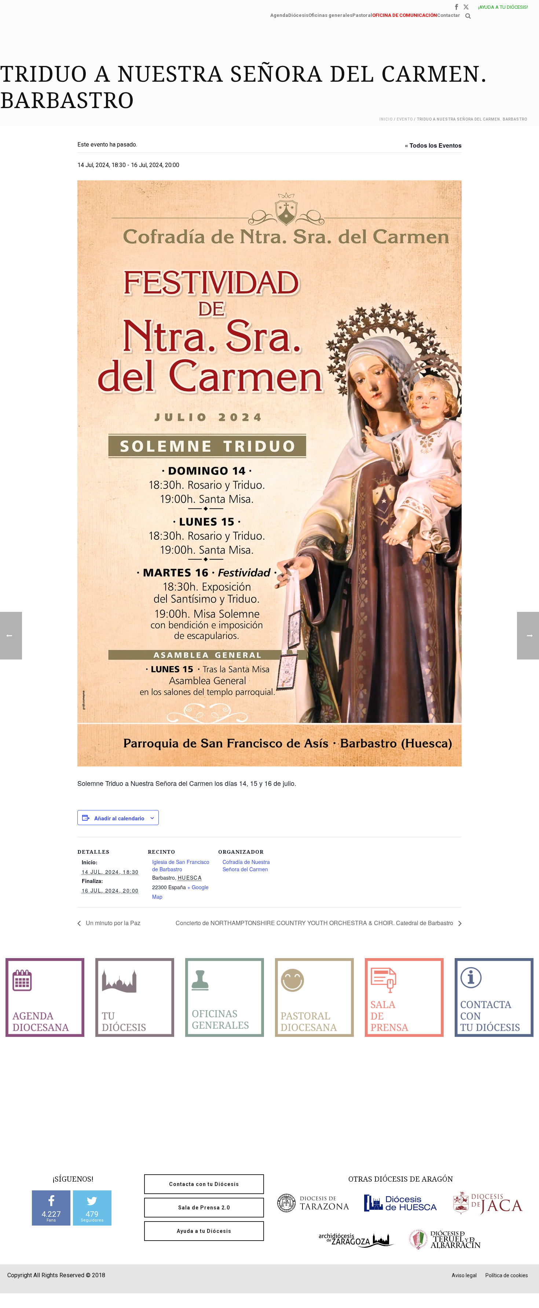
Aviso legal (464, 1275)
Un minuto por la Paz (112, 923)
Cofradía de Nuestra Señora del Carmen (246, 865)
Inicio (386, 119)
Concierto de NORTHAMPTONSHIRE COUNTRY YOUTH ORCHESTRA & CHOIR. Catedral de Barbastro (315, 923)
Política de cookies (506, 1275)
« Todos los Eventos (433, 145)
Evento (405, 119)
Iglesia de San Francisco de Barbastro (180, 865)
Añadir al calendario (119, 818)
